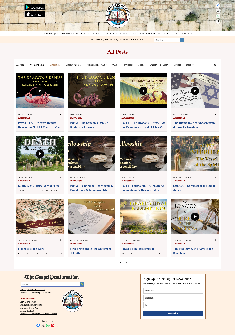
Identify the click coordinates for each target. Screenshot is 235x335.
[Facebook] (218, 5)
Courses (177, 65)
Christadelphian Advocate (31, 305)
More (188, 65)
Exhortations (55, 65)
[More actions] (61, 114)
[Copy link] (218, 21)
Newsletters (128, 65)
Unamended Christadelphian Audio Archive (38, 313)
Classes (141, 65)
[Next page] (126, 262)
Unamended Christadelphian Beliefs (35, 293)
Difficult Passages (73, 65)
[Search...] (182, 40)
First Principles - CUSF (97, 65)
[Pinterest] (52, 325)
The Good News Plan (29, 308)
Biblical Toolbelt (27, 311)
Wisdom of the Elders (159, 65)
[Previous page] (108, 262)
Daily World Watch (28, 302)
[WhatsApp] (218, 16)
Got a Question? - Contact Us (32, 289)
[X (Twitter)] (218, 10)
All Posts (20, 65)
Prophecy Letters (37, 65)
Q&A (114, 65)
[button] (215, 65)
